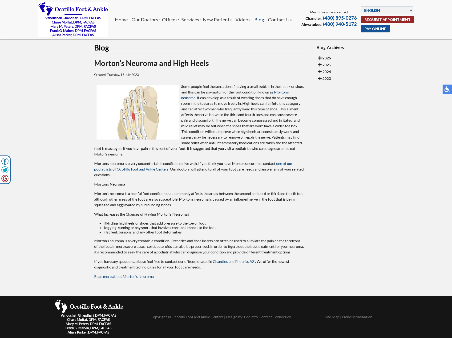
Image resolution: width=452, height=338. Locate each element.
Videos (242, 19)
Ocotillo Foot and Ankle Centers (143, 169)
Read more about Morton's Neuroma (124, 276)
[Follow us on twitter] (5, 170)
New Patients (217, 19)
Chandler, (220, 261)
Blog (259, 19)
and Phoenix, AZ (241, 261)
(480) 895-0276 (340, 18)
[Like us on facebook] (5, 161)
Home (121, 19)
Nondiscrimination (357, 317)
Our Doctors (145, 19)
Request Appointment (387, 19)
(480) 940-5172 (340, 24)
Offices (170, 19)
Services (190, 19)
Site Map (332, 317)
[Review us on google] (5, 178)
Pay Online (375, 28)
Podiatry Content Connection (267, 317)
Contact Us (280, 19)
